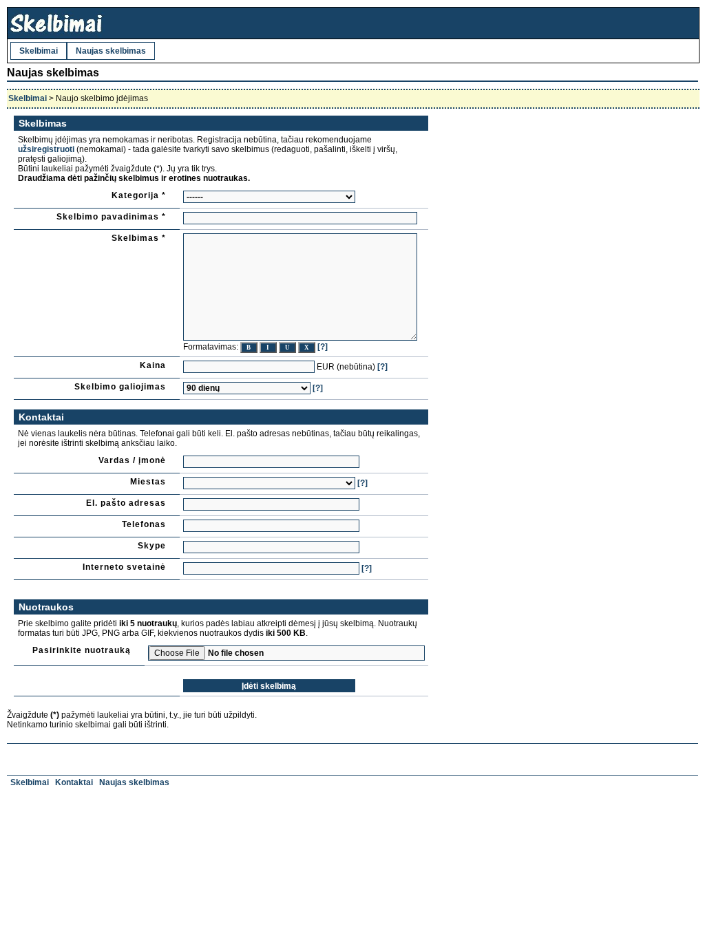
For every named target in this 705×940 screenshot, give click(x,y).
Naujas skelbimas (111, 51)
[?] (322, 347)
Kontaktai (74, 782)
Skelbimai (38, 51)
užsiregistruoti (46, 149)
